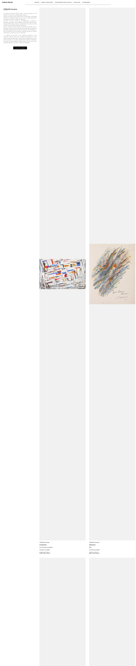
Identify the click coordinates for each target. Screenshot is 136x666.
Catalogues (76, 2)
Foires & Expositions (47, 2)
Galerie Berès (7, 2)
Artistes (36, 2)
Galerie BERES (86, 2)
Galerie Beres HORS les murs (63, 2)
